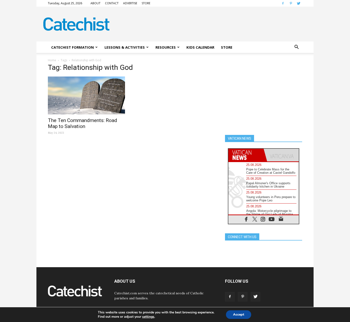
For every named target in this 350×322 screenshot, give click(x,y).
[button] (296, 47)
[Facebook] (282, 3)
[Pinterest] (290, 3)
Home (52, 60)
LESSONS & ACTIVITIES (125, 47)
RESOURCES (165, 47)
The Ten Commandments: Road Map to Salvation (82, 123)
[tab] (246, 155)
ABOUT (95, 3)
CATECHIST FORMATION (72, 47)
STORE (146, 3)
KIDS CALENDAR (200, 47)
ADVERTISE (130, 3)
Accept (238, 314)
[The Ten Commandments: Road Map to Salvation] (86, 95)
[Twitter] (298, 3)
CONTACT (112, 3)
